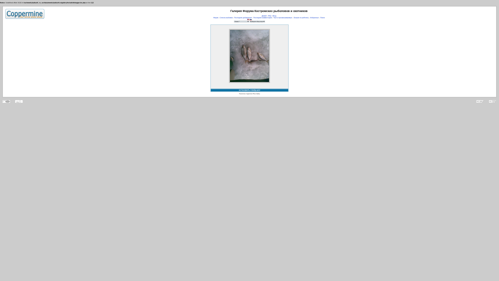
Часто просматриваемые (283, 18)
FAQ (269, 16)
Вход (274, 16)
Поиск (322, 18)
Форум (215, 18)
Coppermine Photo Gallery (253, 93)
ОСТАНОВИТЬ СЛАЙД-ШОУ (249, 90)
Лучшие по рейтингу (301, 18)
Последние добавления (243, 18)
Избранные (314, 18)
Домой (264, 16)
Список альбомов (226, 18)
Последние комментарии (262, 18)
